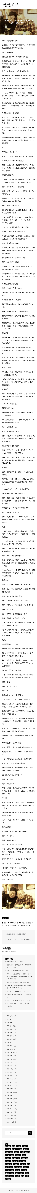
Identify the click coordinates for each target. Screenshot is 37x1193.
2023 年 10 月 (10, 1059)
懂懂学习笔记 (16, 1158)
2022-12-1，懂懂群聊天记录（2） (16, 1000)
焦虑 (11, 1167)
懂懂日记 (5, 918)
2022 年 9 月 (10, 1102)
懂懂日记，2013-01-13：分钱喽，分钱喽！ (19, 939)
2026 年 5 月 (10, 1022)
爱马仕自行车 (18, 1167)
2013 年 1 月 (10, 1122)
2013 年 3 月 (10, 1115)
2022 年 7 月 (10, 1109)
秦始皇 (17, 1170)
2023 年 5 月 (10, 1076)
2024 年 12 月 (10, 1036)
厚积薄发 (26, 1149)
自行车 (22, 1173)
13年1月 (24, 923)
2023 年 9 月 (10, 1062)
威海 (21, 1152)
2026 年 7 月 (10, 1019)
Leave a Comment (25, 925)
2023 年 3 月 (10, 1082)
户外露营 (16, 1164)
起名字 (17, 1176)
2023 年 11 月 (10, 1056)
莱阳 (6, 1176)
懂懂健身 (7, 1158)
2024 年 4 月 (10, 1039)
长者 (27, 1176)
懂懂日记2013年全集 (10, 925)
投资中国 (22, 1164)
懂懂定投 (7, 1161)
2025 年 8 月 (10, 1032)
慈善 (23, 1155)
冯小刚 (20, 1149)
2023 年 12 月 (10, 1052)
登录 (15, 951)
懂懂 (5, 923)
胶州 (17, 1173)
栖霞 (28, 1164)
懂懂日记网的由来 (11, 961)
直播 (12, 1170)
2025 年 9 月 (10, 1029)
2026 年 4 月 (10, 1026)
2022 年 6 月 (10, 1112)
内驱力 (14, 1149)
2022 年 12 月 (10, 1092)
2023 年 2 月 (10, 1085)
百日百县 (26, 1167)
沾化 (6, 1167)
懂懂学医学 (25, 1158)
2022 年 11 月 (10, 1095)
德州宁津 (18, 1155)
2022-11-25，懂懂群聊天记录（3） (16, 994)
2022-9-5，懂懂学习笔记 (14, 971)
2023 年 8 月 (10, 1066)
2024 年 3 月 (10, 1042)
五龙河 (18, 1146)
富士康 (7, 1155)
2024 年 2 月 (10, 1046)
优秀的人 (7, 1149)
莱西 (27, 1173)
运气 (22, 1176)
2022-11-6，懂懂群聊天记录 (14, 982)
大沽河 (16, 1152)
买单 (13, 1146)
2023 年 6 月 (10, 1072)
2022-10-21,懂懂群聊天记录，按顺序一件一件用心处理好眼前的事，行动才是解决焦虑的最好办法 (19, 976)
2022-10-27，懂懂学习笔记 (14, 991)
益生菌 (7, 1170)
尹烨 (12, 1155)
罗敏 (12, 1173)
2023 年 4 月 (10, 1079)
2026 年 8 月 (10, 1016)
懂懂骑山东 (8, 1164)
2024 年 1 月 (10, 1049)
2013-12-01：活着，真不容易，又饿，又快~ (18, 1004)
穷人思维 (23, 1170)
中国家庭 (7, 1146)
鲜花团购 (7, 1179)
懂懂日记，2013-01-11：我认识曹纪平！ (17, 934)
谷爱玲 (12, 1176)
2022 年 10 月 (10, 1099)
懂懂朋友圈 (22, 1161)
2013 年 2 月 (10, 1119)
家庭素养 (27, 1152)
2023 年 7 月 (10, 1069)
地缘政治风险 (9, 1152)
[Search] (30, 1133)
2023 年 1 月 (10, 1089)
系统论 (7, 1173)
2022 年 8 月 (10, 1105)
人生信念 (24, 1146)
